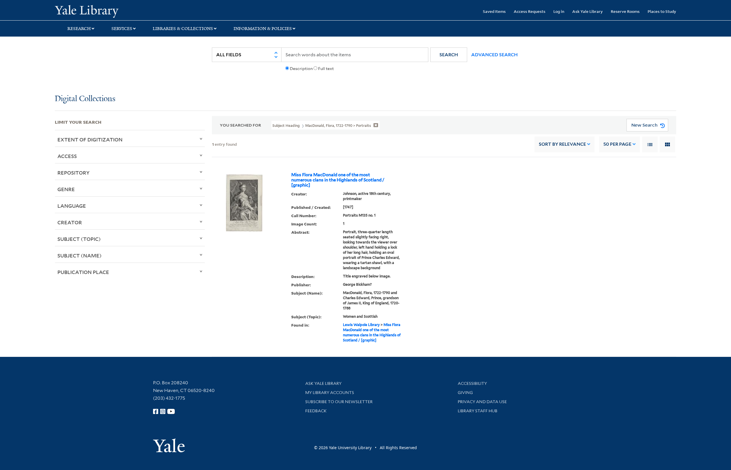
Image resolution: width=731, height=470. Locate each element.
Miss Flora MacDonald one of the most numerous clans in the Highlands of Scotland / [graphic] (337, 180)
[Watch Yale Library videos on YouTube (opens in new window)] (171, 411)
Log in (558, 11)
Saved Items (494, 11)
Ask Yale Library (587, 11)
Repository (73, 172)
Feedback (316, 411)
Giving (465, 392)
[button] (448, 54)
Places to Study (662, 11)
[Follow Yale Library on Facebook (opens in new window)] (155, 411)
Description (301, 68)
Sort (562, 144)
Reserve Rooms (625, 11)
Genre (66, 189)
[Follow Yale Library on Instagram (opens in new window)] (162, 411)
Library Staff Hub (477, 411)
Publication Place (83, 272)
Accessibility (472, 383)
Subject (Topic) (79, 238)
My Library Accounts (329, 392)
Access (67, 156)
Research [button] (79, 28)
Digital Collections (85, 99)
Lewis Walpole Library (361, 325)
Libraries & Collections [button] (183, 28)
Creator (69, 222)
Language (71, 205)
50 (617, 144)
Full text (326, 68)
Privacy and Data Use (482, 401)
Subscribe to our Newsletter (339, 401)
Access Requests (529, 11)
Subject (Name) (79, 255)
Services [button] (121, 28)
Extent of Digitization (89, 139)
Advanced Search (494, 54)
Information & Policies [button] (263, 28)
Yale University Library (101, 11)
